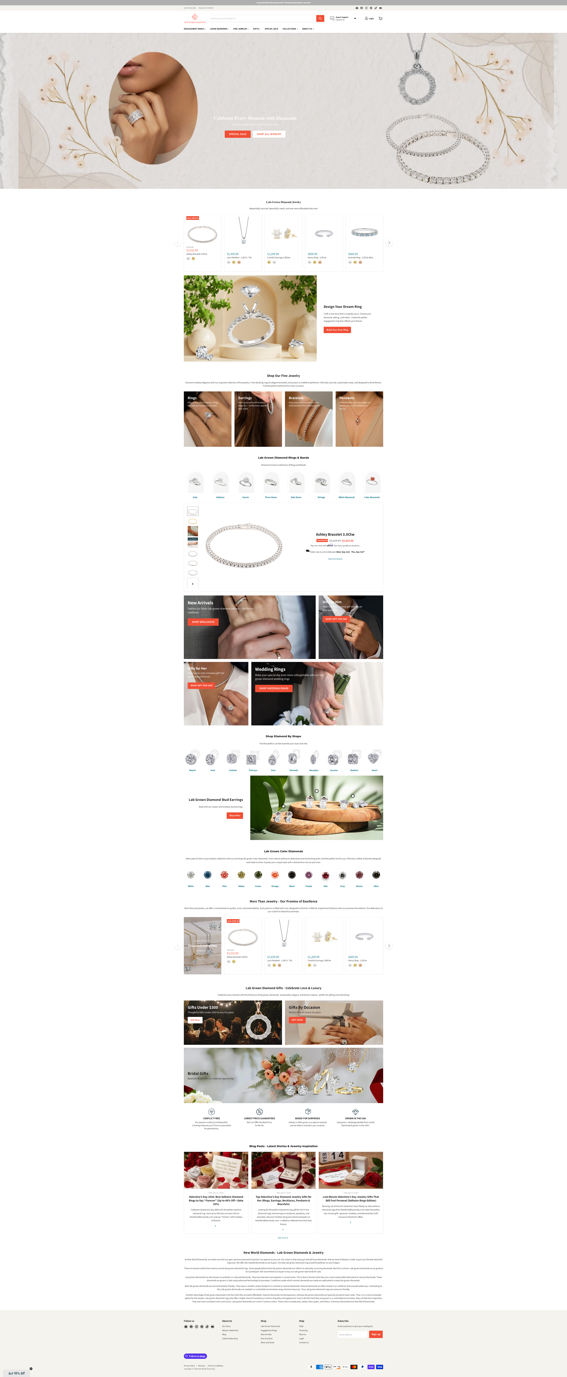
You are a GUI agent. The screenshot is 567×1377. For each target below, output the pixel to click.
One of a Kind (266, 1338)
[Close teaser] (31, 1368)
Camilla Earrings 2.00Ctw (278, 257)
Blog (224, 1334)
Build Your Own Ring (337, 329)
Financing (303, 1330)
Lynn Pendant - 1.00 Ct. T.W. (239, 257)
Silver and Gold (267, 1342)
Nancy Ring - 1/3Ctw (317, 257)
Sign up (376, 1334)
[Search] (320, 18)
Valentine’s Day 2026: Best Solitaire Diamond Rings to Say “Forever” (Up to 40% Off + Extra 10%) (216, 1200)
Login (301, 1338)
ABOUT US (307, 28)
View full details (335, 559)
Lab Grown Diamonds (270, 1326)
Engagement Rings (269, 1330)
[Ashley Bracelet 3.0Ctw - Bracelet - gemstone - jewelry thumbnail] (192, 511)
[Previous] (177, 242)
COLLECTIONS (289, 28)
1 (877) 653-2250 (190, 8)
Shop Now (234, 815)
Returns (302, 1334)
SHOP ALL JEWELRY (269, 134)
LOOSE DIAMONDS (219, 28)
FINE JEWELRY (240, 28)
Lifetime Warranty (230, 1338)
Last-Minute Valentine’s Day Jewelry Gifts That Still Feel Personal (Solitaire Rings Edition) (351, 1198)
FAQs (301, 1326)
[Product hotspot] (317, 791)
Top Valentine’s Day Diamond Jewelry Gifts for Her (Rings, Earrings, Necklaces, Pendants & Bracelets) (283, 1200)
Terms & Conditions (215, 1365)
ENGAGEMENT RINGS (194, 28)
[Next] (389, 242)
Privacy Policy (189, 1365)
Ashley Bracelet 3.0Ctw (196, 253)
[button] (16, 1373)
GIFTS (256, 28)
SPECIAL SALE (271, 28)
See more (282, 1237)
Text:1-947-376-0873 (206, 8)
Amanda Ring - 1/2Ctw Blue (360, 257)
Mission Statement (230, 1330)
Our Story (226, 1326)
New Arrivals (266, 1334)
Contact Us (304, 1342)
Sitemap (201, 1365)
